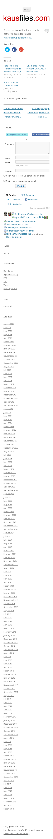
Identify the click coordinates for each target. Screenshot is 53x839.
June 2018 (8, 660)
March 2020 (9, 585)
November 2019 (11, 600)
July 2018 (7, 656)
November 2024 (11, 398)
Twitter (7, 285)
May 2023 (8, 462)
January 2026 (9, 348)
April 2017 (8, 709)
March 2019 (9, 628)
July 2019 (7, 614)
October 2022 (9, 486)
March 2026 (9, 341)
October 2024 (9, 401)
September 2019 (11, 607)
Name (7, 158)
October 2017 (9, 688)
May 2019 (8, 621)
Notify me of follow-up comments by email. (25, 176)
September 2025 (11, 363)
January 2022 (9, 518)
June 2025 (8, 373)
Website (8, 171)
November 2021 (11, 525)
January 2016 (9, 762)
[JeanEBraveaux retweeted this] (6, 214)
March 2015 (9, 798)
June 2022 (8, 501)
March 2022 (9, 511)
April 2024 (8, 423)
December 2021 (10, 522)
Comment (9, 144)
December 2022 (10, 479)
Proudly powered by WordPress (17, 830)
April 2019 (8, 624)
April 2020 (8, 582)
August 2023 (9, 451)
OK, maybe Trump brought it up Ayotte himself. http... (36, 68)
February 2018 (10, 674)
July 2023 (7, 455)
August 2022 (9, 493)
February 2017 (10, 716)
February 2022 (10, 515)
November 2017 (11, 685)
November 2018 (11, 642)
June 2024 (8, 416)
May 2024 (8, 419)
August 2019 (9, 610)
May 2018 (8, 663)
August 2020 (9, 568)
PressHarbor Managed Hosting (16, 833)
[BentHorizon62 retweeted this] (27, 214)
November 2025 (11, 355)
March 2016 (9, 755)
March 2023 (9, 469)
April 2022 (8, 508)
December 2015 (10, 766)
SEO (5, 281)
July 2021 (7, 536)
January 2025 (9, 391)
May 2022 (8, 504)
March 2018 (9, 670)
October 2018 (9, 646)
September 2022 (11, 490)
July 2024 (7, 412)
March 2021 (9, 550)
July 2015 (7, 784)
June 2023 (8, 458)
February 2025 (10, 387)
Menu (26, 9)
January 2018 (9, 678)
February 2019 (10, 632)
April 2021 (8, 547)
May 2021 (8, 543)
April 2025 (8, 380)
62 (47, 30)
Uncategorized (10, 288)
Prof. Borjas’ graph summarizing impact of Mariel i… (38, 112)
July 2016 (7, 741)
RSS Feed (8, 306)
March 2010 (9, 808)
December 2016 (10, 724)
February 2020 (10, 589)
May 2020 (8, 578)
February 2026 (10, 345)
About (6, 253)
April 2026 (8, 338)
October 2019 (9, 603)
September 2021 (11, 529)
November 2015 (11, 770)
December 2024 (10, 394)
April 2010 (8, 805)
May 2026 (8, 334)
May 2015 (8, 791)
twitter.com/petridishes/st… (18, 37)
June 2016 (8, 745)
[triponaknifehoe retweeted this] (28, 217)
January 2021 (9, 557)
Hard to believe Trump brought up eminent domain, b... (13, 68)
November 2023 (11, 440)
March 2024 (9, 426)
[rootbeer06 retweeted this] (18, 233)
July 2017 (7, 699)
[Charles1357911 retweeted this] (20, 221)
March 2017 (9, 713)
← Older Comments (13, 236)
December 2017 (10, 681)
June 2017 (8, 702)
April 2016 (8, 752)
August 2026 (9, 324)
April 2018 (8, 667)
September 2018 (11, 649)
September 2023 (11, 447)
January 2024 (9, 433)
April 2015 (8, 794)
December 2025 (10, 352)
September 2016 (11, 734)
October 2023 (9, 444)
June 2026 (8, 331)
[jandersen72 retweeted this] (46, 218)
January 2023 (9, 476)
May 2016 (8, 748)
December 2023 (10, 437)
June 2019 (8, 617)
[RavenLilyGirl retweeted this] (18, 227)
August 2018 (9, 653)
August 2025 (9, 366)
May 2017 (8, 706)
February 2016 (10, 759)
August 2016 (9, 738)
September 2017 (11, 692)
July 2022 (7, 497)
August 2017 (9, 695)
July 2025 (7, 370)
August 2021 (9, 532)
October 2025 (9, 359)
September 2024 (11, 405)
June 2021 (8, 539)
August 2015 (9, 780)
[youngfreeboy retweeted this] (19, 230)
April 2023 (8, 465)
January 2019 (9, 635)
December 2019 (10, 596)
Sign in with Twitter (17, 134)
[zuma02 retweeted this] (16, 224)
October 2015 (9, 773)
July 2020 (7, 571)
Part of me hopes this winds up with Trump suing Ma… (13, 112)
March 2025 (9, 384)
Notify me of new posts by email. (21, 181)
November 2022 (11, 483)
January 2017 (9, 720)
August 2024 (9, 409)
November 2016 (11, 727)
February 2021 (10, 554)
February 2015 (10, 801)
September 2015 (11, 777)
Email (7, 162)
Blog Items (8, 271)
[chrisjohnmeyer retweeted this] (10, 214)
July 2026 (7, 327)
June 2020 (8, 575)
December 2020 (10, 561)
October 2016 (9, 731)
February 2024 (10, 430)
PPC (5, 278)
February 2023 (10, 472)
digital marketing (11, 274)
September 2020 (11, 564)
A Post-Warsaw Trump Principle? (11, 84)
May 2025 (8, 377)
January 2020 (9, 593)
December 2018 (10, 639)
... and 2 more (37, 234)
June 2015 (8, 787)
